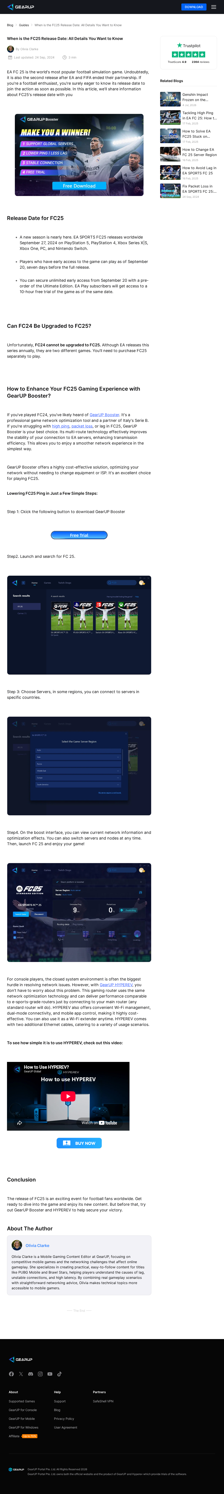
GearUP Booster (104, 414)
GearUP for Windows (23, 1427)
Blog (10, 25)
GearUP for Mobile (22, 1418)
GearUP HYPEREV (116, 984)
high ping (60, 426)
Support (60, 1401)
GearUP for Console (23, 1410)
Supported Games (22, 1401)
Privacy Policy (64, 1418)
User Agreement (65, 1427)
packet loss (82, 426)
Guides (24, 25)
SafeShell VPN (103, 1401)
